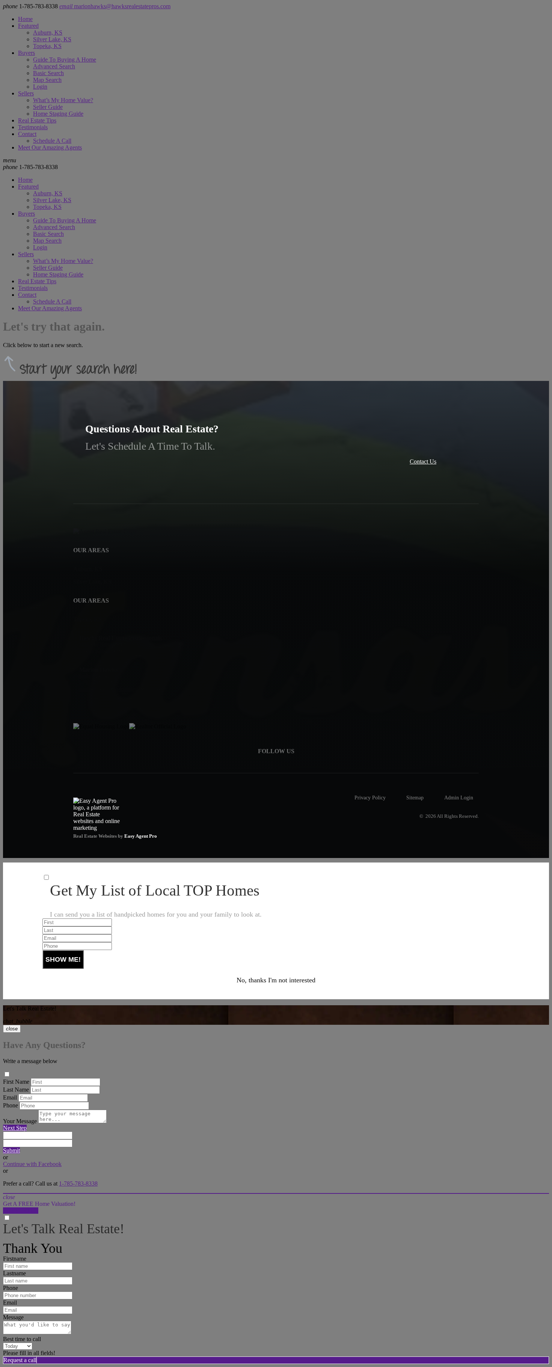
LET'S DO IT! (20, 1210)
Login (40, 86)
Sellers (26, 93)
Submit (11, 1150)
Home (25, 19)
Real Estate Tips (37, 120)
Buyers (26, 53)
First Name (16, 1081)
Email (10, 1097)
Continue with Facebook (32, 1164)
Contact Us (423, 461)
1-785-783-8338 (30, 167)
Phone (10, 1105)
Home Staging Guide (58, 113)
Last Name (16, 1089)
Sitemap (415, 798)
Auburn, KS (47, 32)
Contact (27, 134)
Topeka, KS (47, 46)
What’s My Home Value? (63, 100)
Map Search (47, 80)
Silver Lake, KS (52, 39)
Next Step (15, 1128)
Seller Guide (48, 107)
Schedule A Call (52, 140)
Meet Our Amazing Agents (50, 147)
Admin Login (458, 798)
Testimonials (33, 127)
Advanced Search (54, 66)
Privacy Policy (370, 798)
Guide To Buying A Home (64, 59)
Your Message (20, 1121)
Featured (28, 26)
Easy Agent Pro (141, 836)
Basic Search (48, 73)
